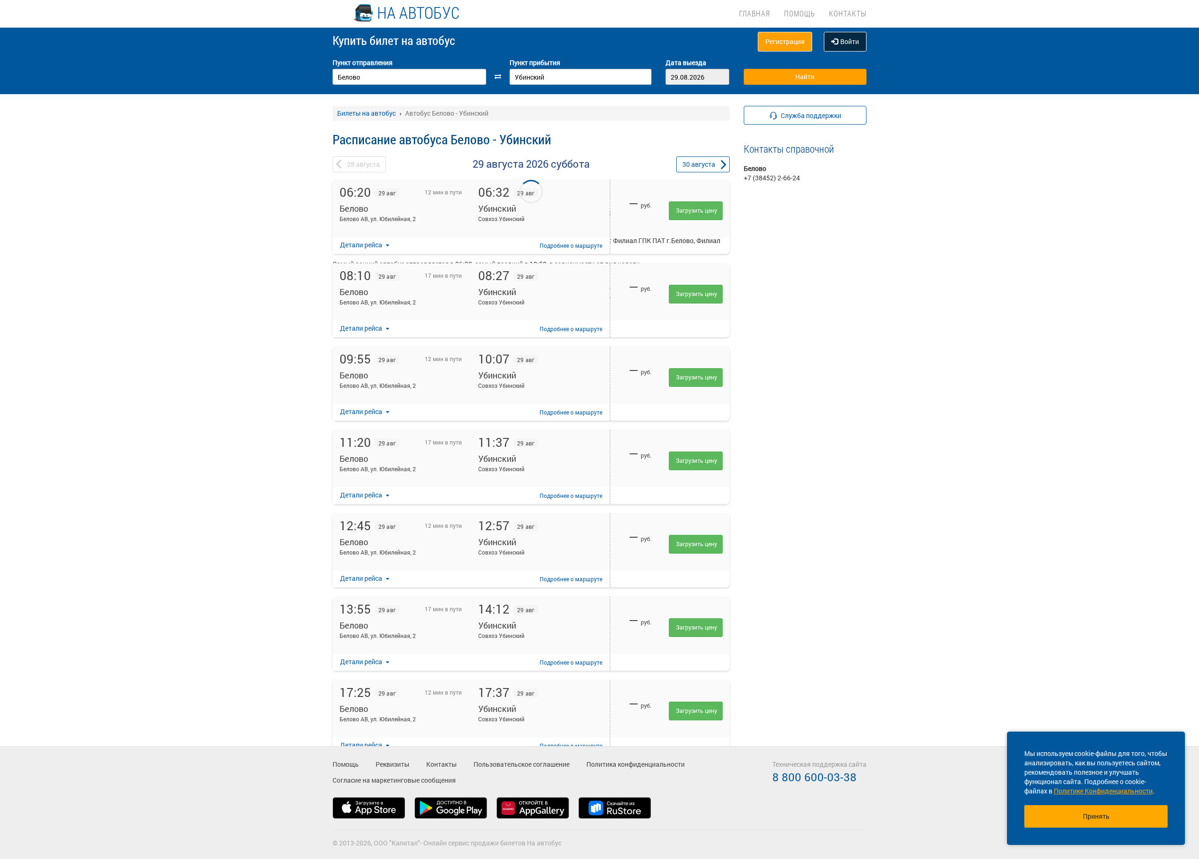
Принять (1096, 816)
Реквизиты (392, 764)
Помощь (799, 13)
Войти (849, 41)
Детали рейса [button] (362, 244)
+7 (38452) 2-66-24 (772, 177)
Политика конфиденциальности (635, 764)
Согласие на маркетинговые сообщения (394, 780)
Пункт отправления (362, 62)
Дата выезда (686, 62)
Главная (754, 13)
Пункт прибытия (535, 62)
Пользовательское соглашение (522, 764)
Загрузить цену (696, 210)
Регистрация (785, 41)
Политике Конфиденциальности (1103, 790)
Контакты (847, 13)
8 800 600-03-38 (814, 777)
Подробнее (571, 245)
